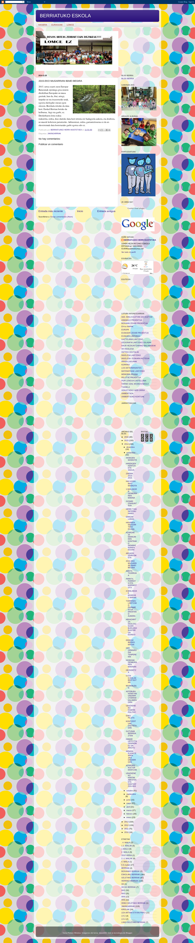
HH (122, 884)
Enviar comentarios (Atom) (61, 217)
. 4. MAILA (125, 843)
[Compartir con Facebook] (106, 130)
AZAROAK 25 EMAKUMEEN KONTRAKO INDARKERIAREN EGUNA (131, 541)
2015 (126, 440)
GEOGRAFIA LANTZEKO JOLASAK (136, 343)
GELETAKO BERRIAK (130, 878)
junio (128, 800)
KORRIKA (125, 365)
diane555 (103, 933)
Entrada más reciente (50, 211)
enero (129, 817)
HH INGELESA (127, 349)
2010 (126, 832)
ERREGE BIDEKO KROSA (130, 642)
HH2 (123, 890)
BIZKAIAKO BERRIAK (130, 871)
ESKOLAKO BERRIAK (130, 875)
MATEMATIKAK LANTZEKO (133, 371)
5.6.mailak (125, 865)
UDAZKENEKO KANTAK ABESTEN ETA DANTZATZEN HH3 (131, 779)
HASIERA (42, 25)
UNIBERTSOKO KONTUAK (132, 397)
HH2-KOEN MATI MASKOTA (131, 483)
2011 (126, 829)
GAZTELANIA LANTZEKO (132, 339)
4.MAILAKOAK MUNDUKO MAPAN (131, 594)
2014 (126, 444)
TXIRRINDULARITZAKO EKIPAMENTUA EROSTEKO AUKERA (131, 608)
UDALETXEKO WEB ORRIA (133, 390)
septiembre (131, 794)
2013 (126, 822)
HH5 (123, 900)
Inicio (80, 211)
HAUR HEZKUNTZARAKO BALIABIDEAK (138, 346)
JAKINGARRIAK (54, 134)
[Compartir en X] (104, 130)
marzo (129, 810)
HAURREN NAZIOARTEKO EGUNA (131, 526)
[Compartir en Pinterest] (109, 130)
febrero (129, 814)
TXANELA (125, 387)
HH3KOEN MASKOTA (131, 459)
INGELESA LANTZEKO (131, 355)
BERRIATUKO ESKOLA (65, 15)
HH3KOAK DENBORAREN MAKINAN (131, 663)
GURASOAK (57, 25)
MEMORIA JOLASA (129, 374)
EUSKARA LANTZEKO (130, 336)
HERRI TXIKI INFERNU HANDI (131, 511)
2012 (126, 825)
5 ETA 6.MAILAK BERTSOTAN (131, 679)
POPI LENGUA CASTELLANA (133, 381)
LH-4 (123, 919)
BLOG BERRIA (127, 79)
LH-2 (123, 916)
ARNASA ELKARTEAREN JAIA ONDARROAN (131, 756)
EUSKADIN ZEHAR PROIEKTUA (135, 333)
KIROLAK (125, 910)
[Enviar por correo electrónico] (99, 130)
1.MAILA (125, 849)
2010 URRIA (126, 855)
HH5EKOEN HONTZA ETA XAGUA (131, 467)
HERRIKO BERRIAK (129, 881)
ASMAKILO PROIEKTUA (131, 320)
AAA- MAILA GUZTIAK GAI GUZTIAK (137, 317)
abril (128, 807)
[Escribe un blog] (101, 130)
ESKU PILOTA (130, 717)
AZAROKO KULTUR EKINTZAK (131, 768)
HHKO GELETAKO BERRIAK (133, 903)
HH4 (123, 897)
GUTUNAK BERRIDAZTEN (131, 733)
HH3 (123, 894)
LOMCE (70, 25)
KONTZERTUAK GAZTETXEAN (131, 724)
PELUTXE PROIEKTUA (131, 378)
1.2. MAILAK (126, 846)
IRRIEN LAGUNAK (129, 362)
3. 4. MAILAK (126, 859)
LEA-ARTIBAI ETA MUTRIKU (133, 913)
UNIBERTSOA (127, 394)
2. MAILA (125, 852)
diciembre (130, 447)
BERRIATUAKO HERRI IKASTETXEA (140, 240)
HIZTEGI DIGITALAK (130, 352)
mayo (129, 803)
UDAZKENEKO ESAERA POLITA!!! (131, 709)
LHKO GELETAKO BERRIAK (133, 922)
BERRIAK (125, 868)
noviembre (130, 453)
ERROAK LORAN (130, 518)
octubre (129, 791)
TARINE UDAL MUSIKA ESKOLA (135, 384)
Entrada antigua (106, 211)
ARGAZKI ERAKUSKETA (131, 555)
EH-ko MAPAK (127, 327)
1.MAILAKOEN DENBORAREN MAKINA (131, 493)
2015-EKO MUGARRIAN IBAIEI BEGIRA (131, 564)
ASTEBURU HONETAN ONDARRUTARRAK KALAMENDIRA (131, 697)
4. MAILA (125, 862)
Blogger (129, 933)
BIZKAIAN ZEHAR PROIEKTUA (134, 323)
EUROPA (125, 330)
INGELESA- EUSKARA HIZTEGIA (135, 358)
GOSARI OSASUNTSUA (131, 503)
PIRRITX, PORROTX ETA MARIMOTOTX (131, 583)
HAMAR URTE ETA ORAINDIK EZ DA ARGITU (131, 743)
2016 (126, 437)
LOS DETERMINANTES (131, 368)
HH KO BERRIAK (128, 887)
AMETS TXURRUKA (131, 573)
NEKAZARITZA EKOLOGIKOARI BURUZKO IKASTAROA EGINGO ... (131, 628)
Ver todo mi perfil (128, 252)
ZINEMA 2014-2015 (129, 476)
